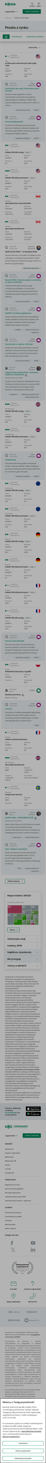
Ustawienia (23, 1443)
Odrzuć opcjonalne (23, 1451)
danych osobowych (11, 1436)
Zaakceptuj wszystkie (23, 1458)
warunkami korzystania (31, 1431)
